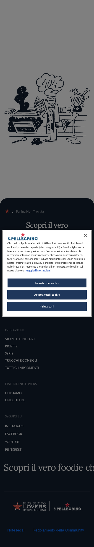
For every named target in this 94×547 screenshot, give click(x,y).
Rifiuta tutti (47, 306)
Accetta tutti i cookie (47, 294)
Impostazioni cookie (47, 282)
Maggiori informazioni (38, 270)
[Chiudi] (85, 235)
